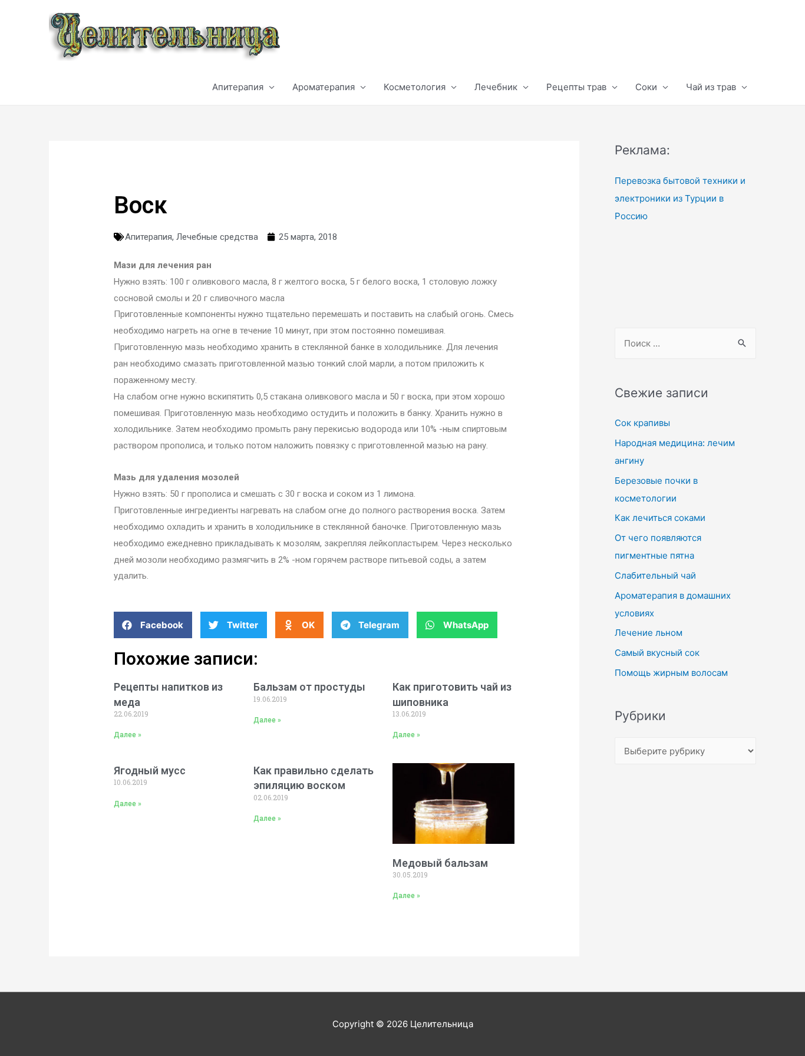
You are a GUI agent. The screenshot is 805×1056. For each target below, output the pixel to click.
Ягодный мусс (150, 770)
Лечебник (495, 87)
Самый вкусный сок (657, 652)
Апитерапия (237, 87)
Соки (646, 87)
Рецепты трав (576, 87)
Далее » (127, 735)
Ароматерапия (323, 87)
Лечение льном (648, 632)
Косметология (415, 87)
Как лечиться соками (660, 517)
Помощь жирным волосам (671, 672)
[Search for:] (685, 343)
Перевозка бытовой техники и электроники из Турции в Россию (680, 198)
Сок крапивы (642, 422)
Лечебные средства (217, 237)
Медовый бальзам (440, 863)
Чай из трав (711, 87)
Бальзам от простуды (309, 687)
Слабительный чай (655, 575)
